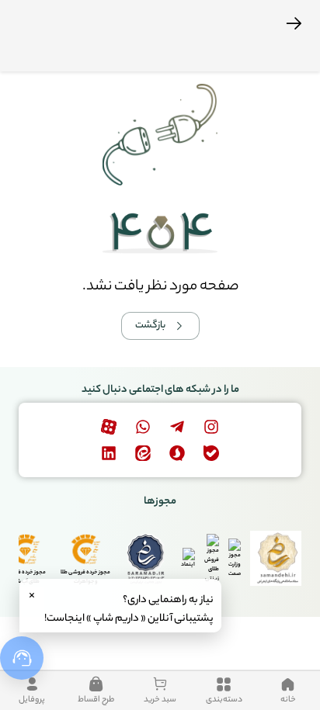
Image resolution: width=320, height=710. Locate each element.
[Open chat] (21, 658)
